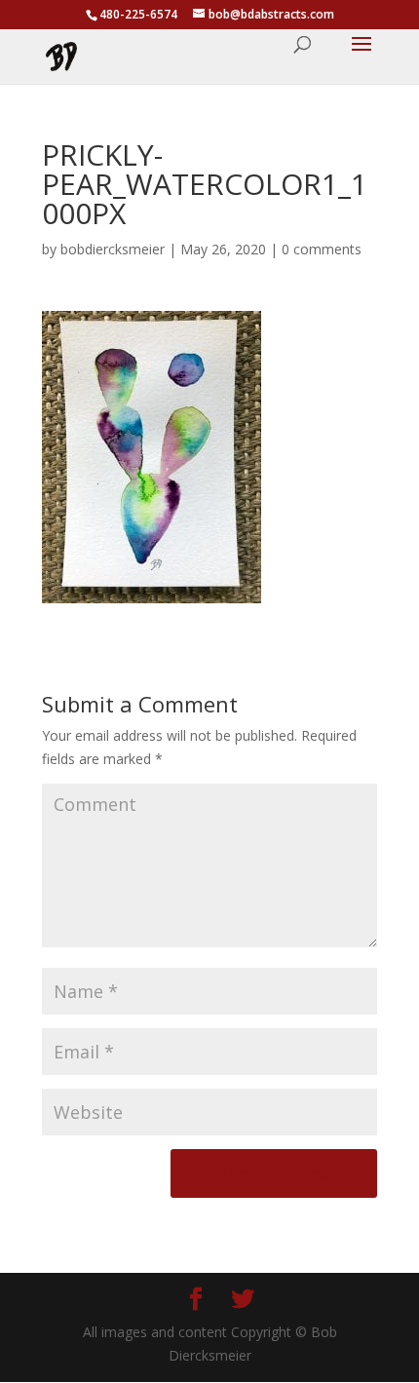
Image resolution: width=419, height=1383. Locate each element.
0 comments (322, 249)
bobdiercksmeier (112, 249)
